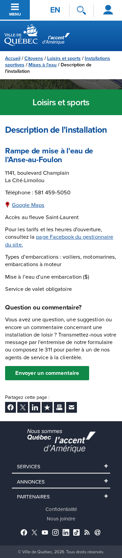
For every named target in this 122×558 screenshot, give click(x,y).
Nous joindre (61, 518)
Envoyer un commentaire (47, 373)
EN (55, 10)
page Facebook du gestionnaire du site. (59, 240)
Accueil (12, 58)
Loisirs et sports (64, 58)
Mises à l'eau (42, 64)
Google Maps (28, 205)
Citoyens (33, 58)
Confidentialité (61, 509)
